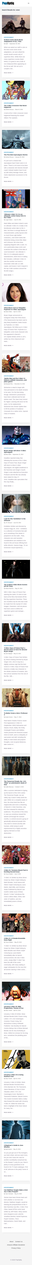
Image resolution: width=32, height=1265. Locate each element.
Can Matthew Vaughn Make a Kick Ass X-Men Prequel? (16, 1190)
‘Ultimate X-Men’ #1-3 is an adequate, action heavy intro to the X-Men (15, 215)
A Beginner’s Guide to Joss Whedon (13, 1146)
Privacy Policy (16, 1248)
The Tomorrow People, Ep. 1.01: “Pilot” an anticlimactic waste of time (15, 782)
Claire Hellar (8, 311)
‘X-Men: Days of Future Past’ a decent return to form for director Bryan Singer (15, 649)
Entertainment (9, 37)
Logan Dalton (8, 219)
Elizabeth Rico (9, 384)
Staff (6, 43)
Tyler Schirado (9, 1193)
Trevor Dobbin (9, 874)
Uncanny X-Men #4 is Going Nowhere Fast (13, 1075)
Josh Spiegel (8, 653)
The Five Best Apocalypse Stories (16, 155)
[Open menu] (28, 3)
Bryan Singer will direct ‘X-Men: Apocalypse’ (15, 451)
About (11, 1241)
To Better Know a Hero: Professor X (16, 714)
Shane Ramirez (9, 588)
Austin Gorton (9, 717)
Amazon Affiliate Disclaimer (16, 1245)
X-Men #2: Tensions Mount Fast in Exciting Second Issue (16, 871)
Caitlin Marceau (9, 787)
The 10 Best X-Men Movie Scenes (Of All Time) (15, 585)
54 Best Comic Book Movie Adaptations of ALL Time (13, 40)
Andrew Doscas (9, 109)
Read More (8, 72)
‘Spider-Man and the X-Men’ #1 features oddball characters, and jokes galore (15, 380)
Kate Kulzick (8, 1149)
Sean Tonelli (8, 1010)
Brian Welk (8, 454)
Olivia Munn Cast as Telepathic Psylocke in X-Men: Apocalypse (15, 308)
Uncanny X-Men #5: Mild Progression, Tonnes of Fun (13, 1007)
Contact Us (18, 1241)
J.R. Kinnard (8, 522)
